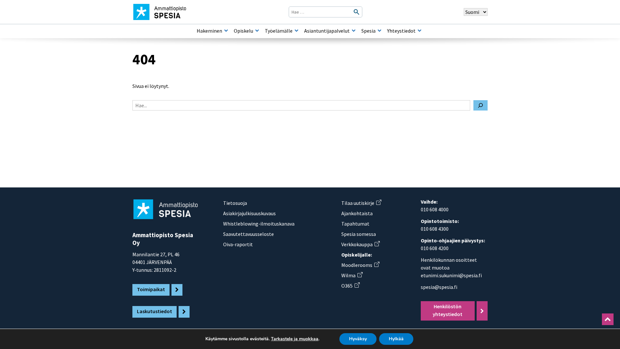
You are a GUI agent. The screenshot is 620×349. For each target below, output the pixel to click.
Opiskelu (243, 30)
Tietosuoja (235, 203)
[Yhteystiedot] (419, 31)
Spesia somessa (358, 234)
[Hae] (480, 105)
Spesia (368, 30)
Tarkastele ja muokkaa (294, 339)
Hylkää (396, 339)
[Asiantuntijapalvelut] (353, 31)
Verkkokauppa (360, 244)
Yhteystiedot (401, 30)
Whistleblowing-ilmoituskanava (258, 223)
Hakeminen (209, 30)
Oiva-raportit (238, 244)
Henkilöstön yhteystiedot (447, 310)
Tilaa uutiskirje (361, 203)
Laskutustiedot (154, 311)
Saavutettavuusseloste (248, 234)
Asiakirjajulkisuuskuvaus (249, 213)
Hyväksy (358, 339)
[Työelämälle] (296, 31)
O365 (350, 285)
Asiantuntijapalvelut (327, 30)
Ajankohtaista (357, 213)
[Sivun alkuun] (608, 319)
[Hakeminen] (226, 31)
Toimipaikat (151, 289)
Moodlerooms (360, 265)
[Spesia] (379, 31)
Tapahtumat (355, 223)
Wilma (351, 275)
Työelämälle (279, 30)
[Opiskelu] (257, 31)
